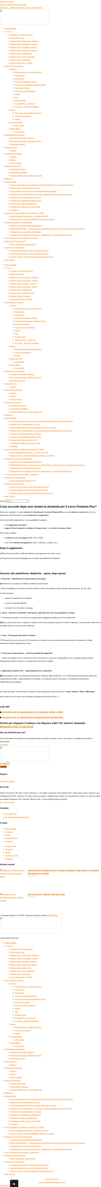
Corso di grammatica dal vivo (26, 82)
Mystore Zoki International (15, 241)
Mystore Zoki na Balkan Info (21, 54)
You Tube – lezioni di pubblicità (27, 107)
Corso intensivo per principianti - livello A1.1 (22, 238)
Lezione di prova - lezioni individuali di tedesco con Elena (32, 219)
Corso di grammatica (23, 116)
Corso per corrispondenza (25, 91)
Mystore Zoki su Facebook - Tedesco (24, 41)
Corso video (19, 79)
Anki (16, 97)
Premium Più (20, 75)
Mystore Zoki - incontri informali (22, 57)
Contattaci (14, 210)
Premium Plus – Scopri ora (25, 104)
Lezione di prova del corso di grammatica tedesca (29, 251)
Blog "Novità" (10, 260)
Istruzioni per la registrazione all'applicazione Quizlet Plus (32, 717)
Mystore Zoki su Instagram (20, 60)
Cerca (2, 501)
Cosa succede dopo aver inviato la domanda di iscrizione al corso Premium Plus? (41, 185)
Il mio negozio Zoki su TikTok (21, 63)
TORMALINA (53, 915)
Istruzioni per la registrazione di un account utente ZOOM (32, 712)
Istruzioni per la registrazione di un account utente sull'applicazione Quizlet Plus (41, 194)
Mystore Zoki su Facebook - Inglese (24, 44)
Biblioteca (8, 179)
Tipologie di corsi (11, 838)
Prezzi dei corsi (11, 147)
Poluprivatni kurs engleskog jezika (28, 113)
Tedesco (13, 69)
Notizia (7, 835)
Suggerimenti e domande (15, 135)
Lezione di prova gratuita (14, 247)
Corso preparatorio (22, 88)
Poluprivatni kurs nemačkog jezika (28, 72)
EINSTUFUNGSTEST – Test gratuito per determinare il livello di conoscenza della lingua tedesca (47, 229)
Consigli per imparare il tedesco (22, 138)
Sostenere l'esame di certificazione (18, 222)
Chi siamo (9, 832)
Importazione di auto (18, 169)
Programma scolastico (13, 154)
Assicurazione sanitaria (19, 172)
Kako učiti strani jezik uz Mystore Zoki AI (25, 141)
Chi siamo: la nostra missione (21, 35)
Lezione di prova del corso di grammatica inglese (29, 254)
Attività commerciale (13, 166)
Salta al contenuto (7, 1)
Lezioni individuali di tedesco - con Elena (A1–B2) (29, 216)
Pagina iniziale (10, 29)
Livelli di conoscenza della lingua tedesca (26, 226)
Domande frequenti (17, 144)
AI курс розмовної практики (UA (22, 244)
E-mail (2, 764)
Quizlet (17, 94)
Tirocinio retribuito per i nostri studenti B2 (26, 176)
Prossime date (20, 100)
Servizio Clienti (10, 182)
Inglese (13, 110)
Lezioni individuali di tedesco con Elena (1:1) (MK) (24, 213)
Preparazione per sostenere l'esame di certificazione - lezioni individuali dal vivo (41, 235)
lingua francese (16, 163)
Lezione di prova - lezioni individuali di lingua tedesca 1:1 (32, 257)
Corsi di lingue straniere (14, 66)
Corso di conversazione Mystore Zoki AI (30, 85)
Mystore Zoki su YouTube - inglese (23, 50)
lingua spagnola (16, 122)
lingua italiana (15, 129)
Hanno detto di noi (17, 38)
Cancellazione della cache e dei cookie (25, 207)
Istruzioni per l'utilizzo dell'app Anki (23, 204)
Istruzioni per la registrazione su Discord (25, 197)
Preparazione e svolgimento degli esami (25, 232)
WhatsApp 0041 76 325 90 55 (16, 726)
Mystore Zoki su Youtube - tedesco (23, 47)
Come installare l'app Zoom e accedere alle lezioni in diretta (33, 191)
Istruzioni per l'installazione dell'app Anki (25, 201)
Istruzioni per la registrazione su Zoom (25, 188)
